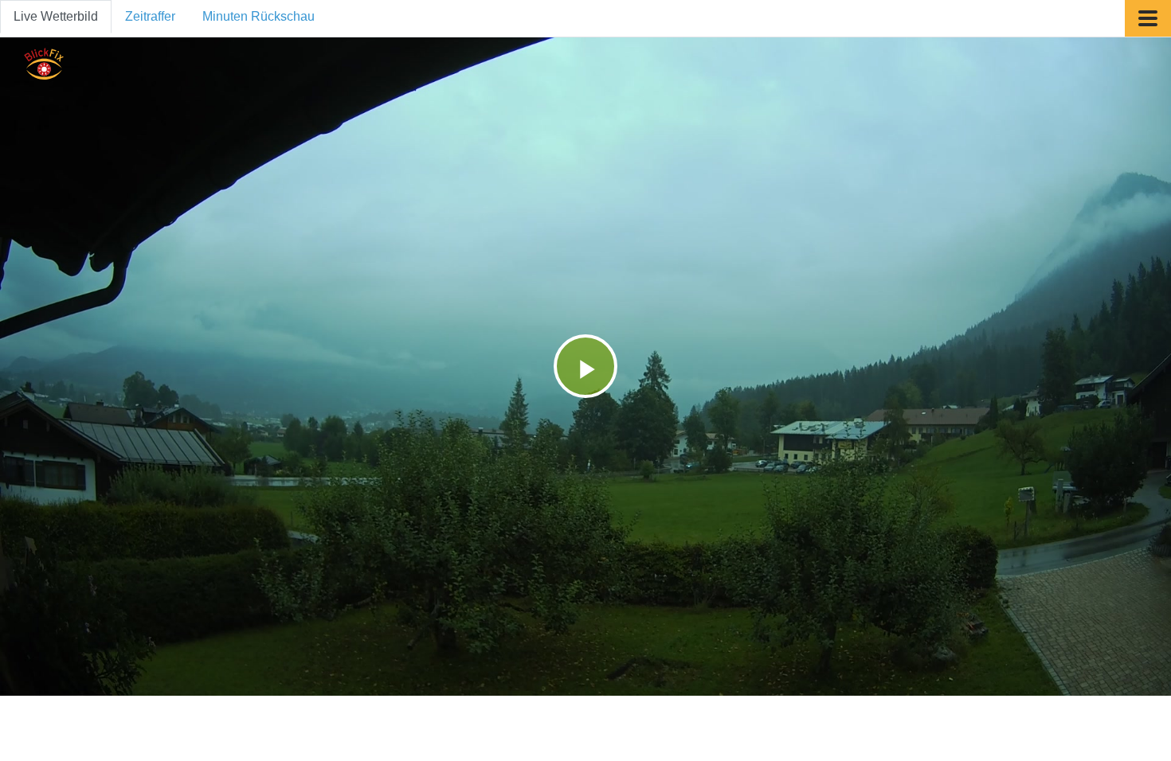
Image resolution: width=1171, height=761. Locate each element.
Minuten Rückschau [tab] (258, 16)
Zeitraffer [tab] (150, 16)
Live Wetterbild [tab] (56, 16)
